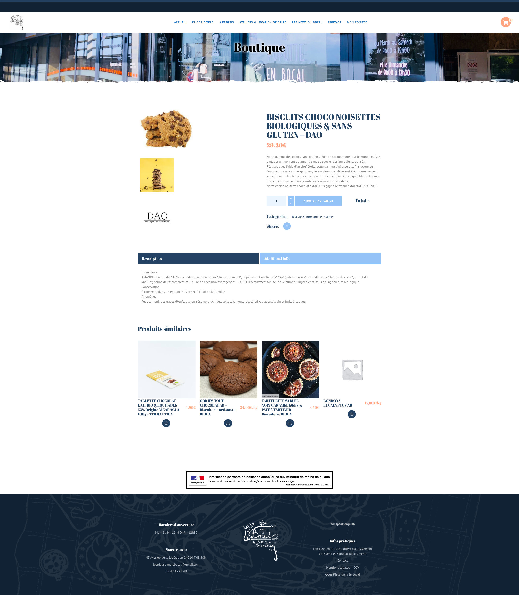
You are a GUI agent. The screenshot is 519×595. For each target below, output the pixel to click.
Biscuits (297, 217)
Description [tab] (152, 258)
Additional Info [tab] (277, 258)
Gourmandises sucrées (318, 217)
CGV (356, 567)
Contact (342, 560)
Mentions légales (338, 567)
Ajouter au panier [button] (166, 423)
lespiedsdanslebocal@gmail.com (176, 564)
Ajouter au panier (318, 201)
